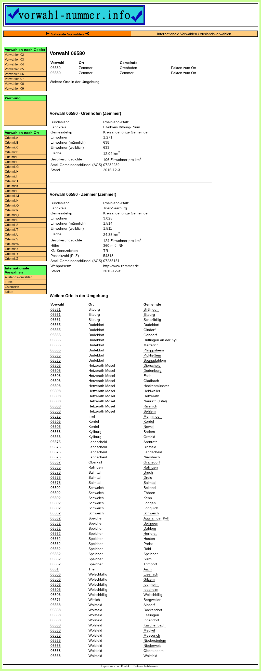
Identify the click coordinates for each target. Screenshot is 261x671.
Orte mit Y (11, 254)
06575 (55, 442)
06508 (55, 365)
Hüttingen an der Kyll (160, 340)
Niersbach (151, 457)
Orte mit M (12, 196)
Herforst (149, 533)
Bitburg (149, 314)
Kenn (147, 498)
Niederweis (152, 645)
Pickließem (152, 355)
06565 (55, 325)
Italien (9, 292)
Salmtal (149, 483)
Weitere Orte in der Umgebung (74, 82)
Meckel (149, 630)
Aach (147, 569)
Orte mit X (11, 249)
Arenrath (150, 442)
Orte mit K (11, 186)
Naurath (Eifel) (155, 401)
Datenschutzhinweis (146, 666)
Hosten (149, 539)
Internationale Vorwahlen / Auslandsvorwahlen (194, 34)
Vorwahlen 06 (14, 74)
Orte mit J (11, 181)
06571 (55, 600)
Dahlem (149, 528)
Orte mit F (11, 162)
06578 (55, 472)
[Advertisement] (25, 112)
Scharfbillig (152, 320)
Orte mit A (11, 138)
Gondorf (150, 335)
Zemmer (127, 73)
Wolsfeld (150, 656)
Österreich (12, 287)
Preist (148, 544)
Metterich (151, 345)
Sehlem (149, 411)
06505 (55, 421)
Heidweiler (151, 391)
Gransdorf (151, 462)
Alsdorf (149, 605)
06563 (55, 432)
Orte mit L (11, 191)
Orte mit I (11, 176)
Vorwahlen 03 (14, 59)
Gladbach (151, 381)
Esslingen (151, 615)
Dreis (147, 477)
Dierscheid (152, 365)
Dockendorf (152, 610)
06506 (55, 574)
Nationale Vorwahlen (67, 34)
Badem (149, 432)
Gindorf (149, 330)
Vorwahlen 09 (14, 88)
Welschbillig (152, 595)
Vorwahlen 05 (14, 69)
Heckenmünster (156, 386)
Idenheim (151, 584)
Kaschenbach (154, 625)
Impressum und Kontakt (115, 666)
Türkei (9, 282)
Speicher (150, 554)
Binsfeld (149, 447)
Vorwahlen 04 (14, 64)
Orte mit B (11, 142)
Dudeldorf (151, 325)
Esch (147, 376)
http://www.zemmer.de (121, 266)
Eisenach (150, 574)
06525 (55, 416)
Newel (148, 426)
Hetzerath (151, 396)
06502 (55, 488)
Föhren (149, 493)
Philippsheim (153, 350)
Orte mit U (12, 234)
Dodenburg (152, 370)
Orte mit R (12, 220)
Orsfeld (149, 437)
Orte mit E (11, 157)
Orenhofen (128, 68)
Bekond (149, 488)
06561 (55, 309)
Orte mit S (11, 225)
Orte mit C (12, 147)
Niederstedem (154, 640)
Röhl (147, 549)
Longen (149, 503)
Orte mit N (12, 200)
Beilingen (150, 523)
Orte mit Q (12, 215)
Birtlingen (151, 309)
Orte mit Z (11, 259)
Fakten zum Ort (183, 68)
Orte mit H (12, 171)
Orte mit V (11, 239)
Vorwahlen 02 (14, 55)
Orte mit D (12, 152)
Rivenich (150, 406)
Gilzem (149, 579)
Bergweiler (152, 600)
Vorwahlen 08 (14, 84)
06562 (55, 518)
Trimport (150, 564)
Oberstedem (153, 651)
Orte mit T (11, 229)
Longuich (150, 508)
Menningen (152, 416)
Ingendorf (151, 620)
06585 (55, 467)
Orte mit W (12, 244)
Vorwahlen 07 (14, 79)
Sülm (147, 559)
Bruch (148, 472)
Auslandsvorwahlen (18, 277)
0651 (54, 569)
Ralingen (150, 467)
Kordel (148, 421)
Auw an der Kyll (155, 518)
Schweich (151, 513)
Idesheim (150, 589)
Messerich (151, 635)
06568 (55, 605)
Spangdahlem (154, 360)
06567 (55, 462)
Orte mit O (12, 205)
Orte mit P (11, 210)
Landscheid (152, 452)
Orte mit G (12, 167)
